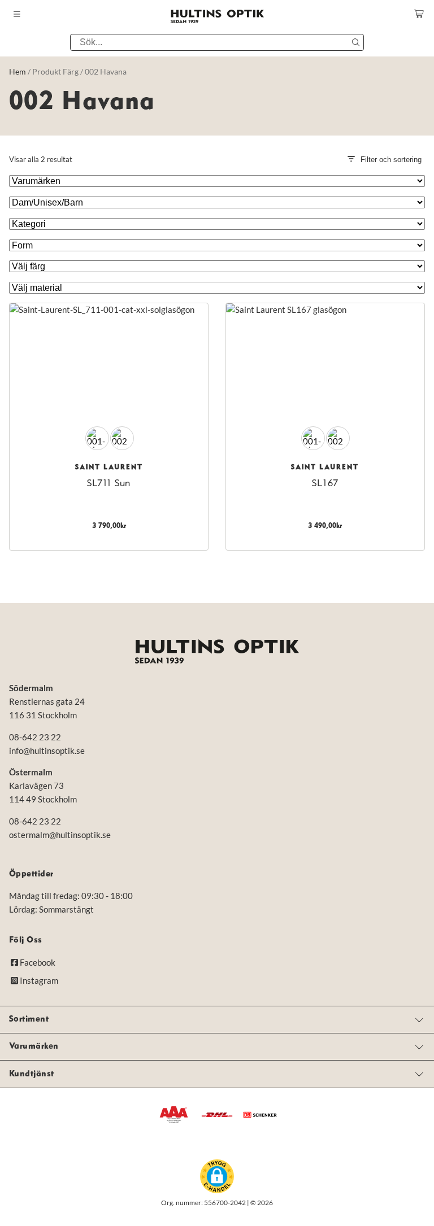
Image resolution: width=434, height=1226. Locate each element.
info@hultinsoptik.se (47, 750)
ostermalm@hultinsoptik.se (60, 835)
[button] (217, 1176)
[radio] (97, 438)
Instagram (39, 980)
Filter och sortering (391, 159)
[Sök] (355, 42)
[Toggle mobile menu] (17, 14)
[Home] (217, 651)
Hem (17, 71)
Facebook (37, 962)
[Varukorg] (419, 13)
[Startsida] (217, 17)
